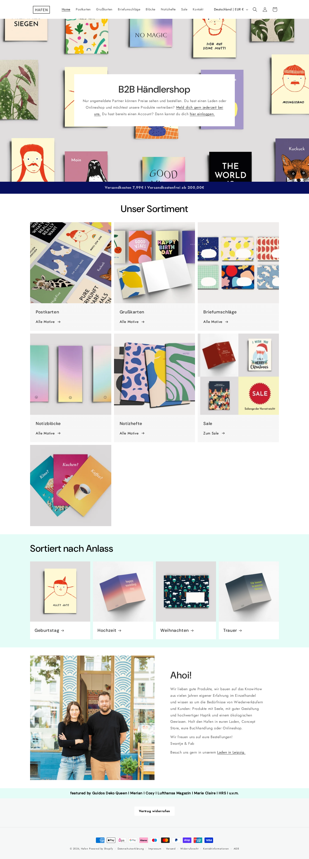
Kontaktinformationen (216, 848)
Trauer (230, 630)
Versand (171, 848)
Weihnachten (174, 630)
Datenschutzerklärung (131, 848)
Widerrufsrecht (189, 848)
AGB (236, 848)
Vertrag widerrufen (154, 811)
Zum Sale (211, 433)
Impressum (154, 848)
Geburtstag (47, 630)
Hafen (84, 848)
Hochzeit (106, 630)
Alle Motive (45, 321)
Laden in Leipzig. (231, 752)
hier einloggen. (202, 113)
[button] (255, 9)
